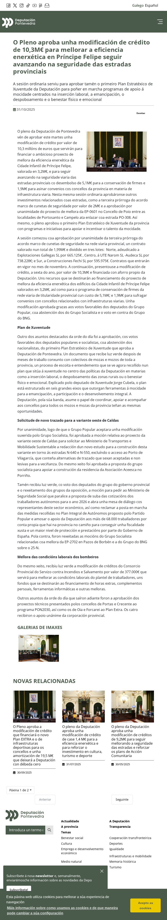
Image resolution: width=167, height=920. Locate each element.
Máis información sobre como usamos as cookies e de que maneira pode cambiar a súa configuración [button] (62, 910)
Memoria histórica (122, 861)
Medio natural (71, 861)
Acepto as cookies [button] (145, 905)
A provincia (69, 827)
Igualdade (116, 849)
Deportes (116, 843)
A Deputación (119, 821)
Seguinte (122, 799)
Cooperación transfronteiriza (130, 838)
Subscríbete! (19, 890)
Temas (66, 832)
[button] (102, 871)
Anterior (45, 799)
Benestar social (72, 838)
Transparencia (119, 827)
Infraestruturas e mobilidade (130, 856)
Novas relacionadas (44, 681)
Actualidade (70, 821)
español (151, 5)
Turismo (115, 867)
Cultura (66, 843)
